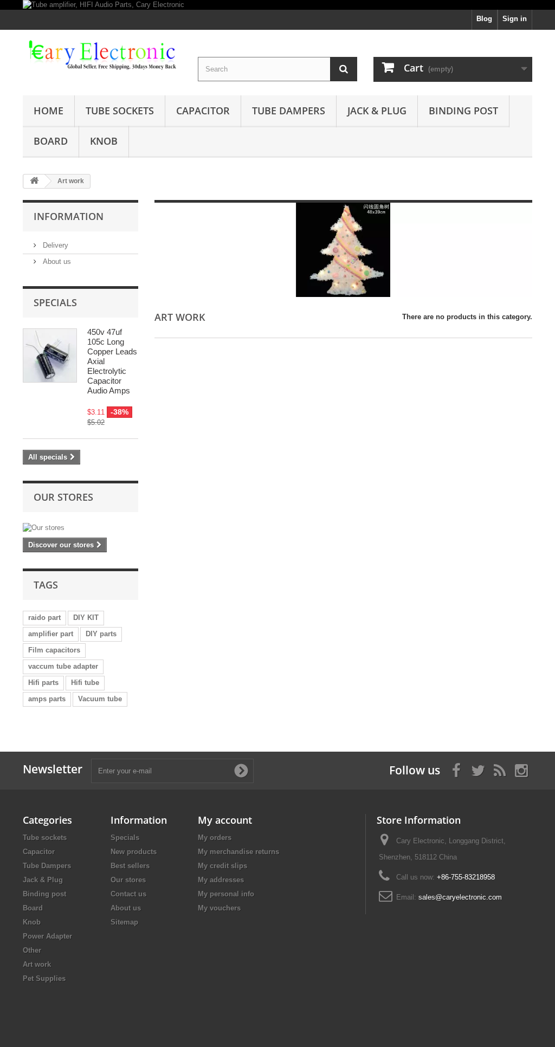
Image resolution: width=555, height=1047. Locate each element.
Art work (37, 964)
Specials (55, 302)
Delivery (54, 245)
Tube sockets (120, 110)
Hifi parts (43, 682)
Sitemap (124, 922)
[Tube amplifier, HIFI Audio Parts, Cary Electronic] (277, 5)
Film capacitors (54, 650)
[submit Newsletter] (241, 771)
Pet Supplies (44, 978)
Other (32, 950)
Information (69, 216)
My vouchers (219, 908)
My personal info (226, 894)
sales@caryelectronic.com (460, 897)
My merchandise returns (238, 852)
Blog (484, 19)
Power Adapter (47, 936)
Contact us (128, 894)
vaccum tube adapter (63, 666)
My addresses (221, 880)
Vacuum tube (100, 699)
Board (51, 140)
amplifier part (50, 634)
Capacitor (203, 110)
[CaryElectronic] (102, 55)
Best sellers (130, 866)
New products (134, 852)
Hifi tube (85, 682)
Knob (104, 140)
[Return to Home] (34, 181)
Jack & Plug (376, 110)
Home (48, 110)
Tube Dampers (288, 110)
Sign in (514, 19)
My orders (214, 837)
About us (56, 261)
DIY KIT (86, 617)
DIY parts (101, 634)
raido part (44, 617)
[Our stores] (80, 528)
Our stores (63, 496)
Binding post (463, 110)
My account (225, 819)
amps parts (47, 699)
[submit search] (343, 69)
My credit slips (222, 866)
